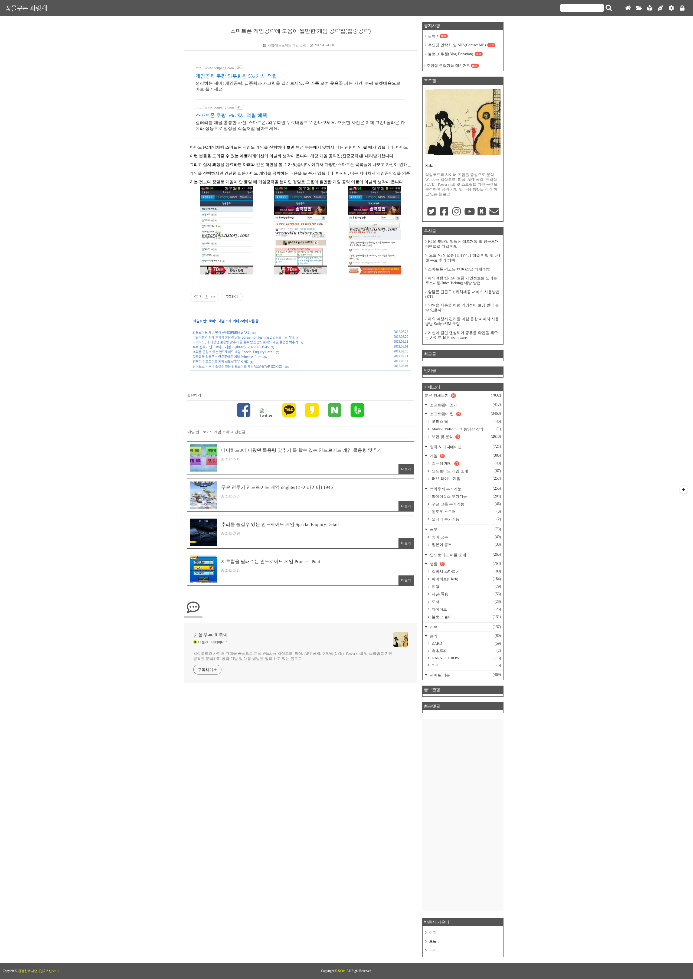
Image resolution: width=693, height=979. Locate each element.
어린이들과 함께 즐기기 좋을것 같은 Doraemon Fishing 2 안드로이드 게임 (243, 337)
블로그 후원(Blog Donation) (454, 54)
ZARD (466, 643)
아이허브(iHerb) (466, 579)
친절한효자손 (27, 971)
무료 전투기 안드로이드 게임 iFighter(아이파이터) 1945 (231, 347)
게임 (197, 321)
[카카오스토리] (312, 410)
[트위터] (266, 413)
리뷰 (465, 627)
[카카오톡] (289, 410)
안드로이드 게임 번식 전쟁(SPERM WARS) (222, 332)
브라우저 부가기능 (465, 488)
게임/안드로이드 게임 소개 (287, 45)
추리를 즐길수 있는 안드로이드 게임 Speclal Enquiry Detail (233, 351)
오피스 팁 (466, 421)
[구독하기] (683, 490)
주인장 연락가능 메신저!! (452, 66)
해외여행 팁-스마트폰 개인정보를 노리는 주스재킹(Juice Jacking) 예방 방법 (461, 280)
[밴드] (357, 410)
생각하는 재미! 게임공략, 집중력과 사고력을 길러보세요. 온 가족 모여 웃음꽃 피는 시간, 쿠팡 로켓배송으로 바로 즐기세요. (297, 86)
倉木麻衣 (466, 651)
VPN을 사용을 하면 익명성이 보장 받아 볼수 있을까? (462, 307)
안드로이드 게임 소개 (217, 321)
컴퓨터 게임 (466, 463)
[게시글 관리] (213, 297)
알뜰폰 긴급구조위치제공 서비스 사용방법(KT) (462, 294)
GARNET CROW (466, 658)
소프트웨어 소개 (465, 404)
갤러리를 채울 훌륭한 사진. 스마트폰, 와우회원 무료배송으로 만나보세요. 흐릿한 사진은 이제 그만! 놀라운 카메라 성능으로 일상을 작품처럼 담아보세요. (300, 125)
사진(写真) (466, 594)
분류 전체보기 (463, 395)
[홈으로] (628, 8)
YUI (466, 665)
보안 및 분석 (466, 436)
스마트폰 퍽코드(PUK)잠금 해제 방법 (459, 269)
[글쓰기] (660, 8)
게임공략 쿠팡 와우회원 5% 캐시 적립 (236, 76)
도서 (466, 602)
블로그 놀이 (466, 617)
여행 (466, 586)
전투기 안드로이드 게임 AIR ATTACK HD (220, 361)
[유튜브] (469, 212)
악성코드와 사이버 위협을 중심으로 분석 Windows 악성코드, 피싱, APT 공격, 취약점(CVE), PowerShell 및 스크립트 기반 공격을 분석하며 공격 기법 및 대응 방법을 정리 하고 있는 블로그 (293, 656)
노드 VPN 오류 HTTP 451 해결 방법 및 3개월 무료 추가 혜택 (462, 257)
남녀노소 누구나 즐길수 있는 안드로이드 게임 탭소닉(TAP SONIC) (237, 366)
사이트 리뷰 (465, 675)
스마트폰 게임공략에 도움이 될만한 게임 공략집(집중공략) (300, 31)
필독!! (437, 36)
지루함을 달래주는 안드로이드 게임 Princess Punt (227, 356)
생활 (465, 563)
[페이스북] (243, 410)
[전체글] (638, 8)
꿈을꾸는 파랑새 (26, 8)
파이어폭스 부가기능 (466, 496)
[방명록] (649, 8)
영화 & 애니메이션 (465, 446)
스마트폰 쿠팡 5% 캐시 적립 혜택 (231, 115)
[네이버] (334, 410)
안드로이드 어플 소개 (465, 554)
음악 (465, 636)
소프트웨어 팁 (465, 413)
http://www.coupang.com (214, 68)
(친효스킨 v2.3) (49, 971)
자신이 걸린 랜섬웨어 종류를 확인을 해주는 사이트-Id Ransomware (461, 335)
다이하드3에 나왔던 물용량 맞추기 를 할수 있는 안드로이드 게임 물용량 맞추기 (245, 342)
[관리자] (671, 8)
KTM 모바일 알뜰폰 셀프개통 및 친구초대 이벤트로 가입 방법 (462, 244)
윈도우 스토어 (466, 511)
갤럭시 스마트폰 (466, 571)
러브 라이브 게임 (466, 478)
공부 (465, 529)
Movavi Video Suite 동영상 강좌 (466, 429)
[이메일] (494, 212)
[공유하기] (206, 297)
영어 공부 (466, 537)
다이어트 (466, 609)
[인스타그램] (456, 212)
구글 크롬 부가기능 (466, 504)
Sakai (341, 971)
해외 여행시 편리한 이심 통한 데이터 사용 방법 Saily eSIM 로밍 (462, 321)
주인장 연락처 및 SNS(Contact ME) (461, 45)
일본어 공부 (466, 544)
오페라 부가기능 (466, 519)
